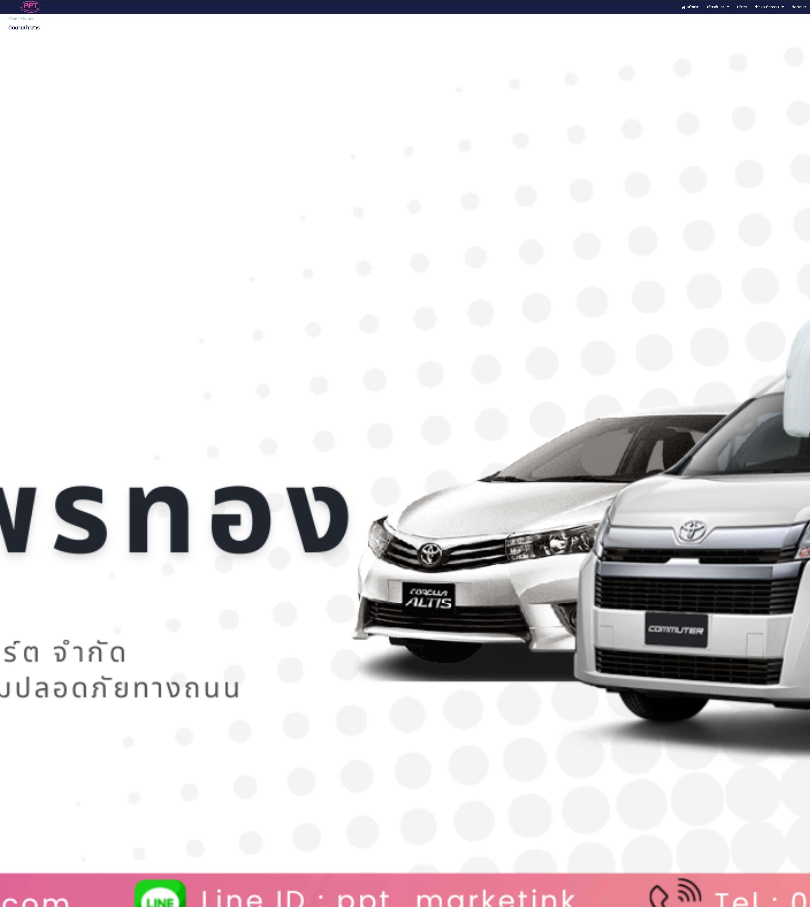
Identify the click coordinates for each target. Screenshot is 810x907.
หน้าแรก (13, 18)
